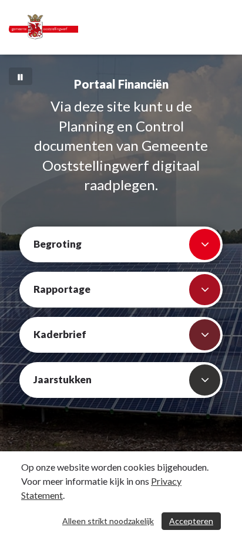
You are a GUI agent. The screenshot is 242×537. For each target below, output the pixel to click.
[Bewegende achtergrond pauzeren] (20, 76)
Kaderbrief (59, 334)
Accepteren (191, 521)
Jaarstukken (62, 379)
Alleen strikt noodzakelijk (108, 521)
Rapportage (61, 289)
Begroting (57, 244)
